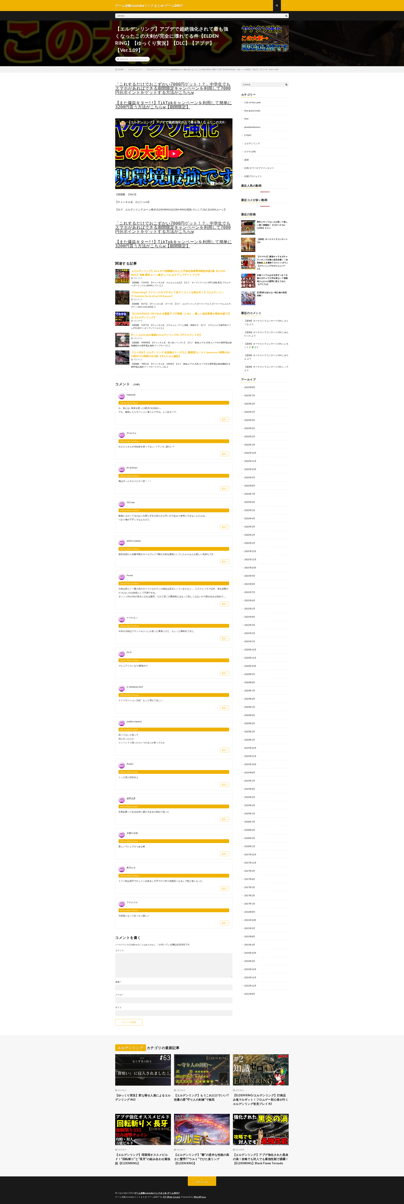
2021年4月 (249, 616)
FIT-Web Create (171, 1197)
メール (119, 995)
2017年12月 (250, 854)
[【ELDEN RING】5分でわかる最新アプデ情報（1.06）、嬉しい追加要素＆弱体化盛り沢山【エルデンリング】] (122, 319)
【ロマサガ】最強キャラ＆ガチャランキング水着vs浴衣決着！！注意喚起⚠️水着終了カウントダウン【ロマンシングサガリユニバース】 (272, 262)
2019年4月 (249, 789)
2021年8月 (249, 584)
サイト (118, 1007)
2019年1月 (249, 813)
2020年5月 (249, 707)
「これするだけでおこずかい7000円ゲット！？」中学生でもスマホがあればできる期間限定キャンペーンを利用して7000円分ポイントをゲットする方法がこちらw (173, 88)
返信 (224, 419)
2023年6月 (249, 403)
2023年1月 (249, 444)
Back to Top (202, 1182)
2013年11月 (250, 977)
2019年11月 (250, 756)
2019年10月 (250, 764)
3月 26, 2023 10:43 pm (129, 876)
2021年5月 (249, 608)
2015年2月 (249, 944)
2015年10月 (250, 920)
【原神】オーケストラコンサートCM (262, 320)
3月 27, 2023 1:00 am (129, 910)
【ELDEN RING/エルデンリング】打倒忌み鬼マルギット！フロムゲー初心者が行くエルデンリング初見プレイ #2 (260, 1099)
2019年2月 (249, 805)
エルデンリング (139, 59)
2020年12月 (250, 649)
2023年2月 (249, 436)
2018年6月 (249, 830)
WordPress (200, 1197)
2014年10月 (250, 952)
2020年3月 (249, 723)
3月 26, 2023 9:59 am (129, 403)
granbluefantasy (252, 127)
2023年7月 (249, 395)
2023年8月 (249, 387)
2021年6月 (249, 600)
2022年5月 (249, 510)
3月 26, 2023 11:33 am (129, 510)
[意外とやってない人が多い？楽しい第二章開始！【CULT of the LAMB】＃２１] (248, 227)
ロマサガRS (250, 151)
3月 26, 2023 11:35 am (129, 549)
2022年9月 (249, 477)
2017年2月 (249, 895)
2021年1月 (249, 641)
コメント (119, 950)
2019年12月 (250, 748)
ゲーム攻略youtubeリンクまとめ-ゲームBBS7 (157, 1193)
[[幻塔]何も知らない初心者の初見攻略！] (248, 298)
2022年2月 (249, 534)
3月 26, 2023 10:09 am (129, 441)
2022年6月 (249, 502)
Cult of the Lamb (252, 102)
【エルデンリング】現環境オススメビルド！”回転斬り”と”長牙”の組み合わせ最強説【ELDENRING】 (142, 1159)
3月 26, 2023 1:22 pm (129, 729)
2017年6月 (249, 879)
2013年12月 (250, 969)
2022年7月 (249, 493)
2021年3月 (249, 625)
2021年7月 (249, 592)
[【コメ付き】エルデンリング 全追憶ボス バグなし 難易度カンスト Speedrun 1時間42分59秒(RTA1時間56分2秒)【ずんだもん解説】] (122, 357)
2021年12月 (250, 551)
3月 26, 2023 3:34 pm (129, 806)
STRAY (247, 135)
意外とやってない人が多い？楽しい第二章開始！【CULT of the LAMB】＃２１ (272, 225)
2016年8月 (249, 911)
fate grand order (252, 110)
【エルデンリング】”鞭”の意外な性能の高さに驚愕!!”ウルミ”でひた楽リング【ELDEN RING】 (201, 1159)
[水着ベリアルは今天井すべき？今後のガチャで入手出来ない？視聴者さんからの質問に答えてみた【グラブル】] (248, 281)
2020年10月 (250, 666)
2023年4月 (249, 420)
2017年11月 (250, 862)
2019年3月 (249, 797)
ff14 (246, 118)
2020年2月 (249, 731)
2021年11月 (250, 559)
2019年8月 (249, 772)
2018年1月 (249, 846)
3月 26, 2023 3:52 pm (129, 841)
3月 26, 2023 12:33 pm (129, 695)
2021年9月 (249, 575)
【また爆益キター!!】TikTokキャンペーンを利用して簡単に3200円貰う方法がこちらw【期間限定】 (173, 104)
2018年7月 (249, 821)
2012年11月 (250, 985)
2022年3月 (249, 526)
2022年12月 (250, 452)
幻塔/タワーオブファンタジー (259, 168)
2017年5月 (249, 887)
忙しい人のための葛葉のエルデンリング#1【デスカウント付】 (166, 334)
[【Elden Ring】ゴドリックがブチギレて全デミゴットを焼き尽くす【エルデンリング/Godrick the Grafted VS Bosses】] (122, 297)
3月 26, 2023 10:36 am (129, 476)
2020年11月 (250, 657)
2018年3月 (249, 838)
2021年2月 (249, 633)
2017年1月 (249, 903)
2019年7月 (249, 780)
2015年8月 (249, 936)
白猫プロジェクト (253, 176)
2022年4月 (249, 518)
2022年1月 (249, 543)
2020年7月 (249, 690)
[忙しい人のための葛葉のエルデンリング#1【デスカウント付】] (122, 340)
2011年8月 (249, 993)
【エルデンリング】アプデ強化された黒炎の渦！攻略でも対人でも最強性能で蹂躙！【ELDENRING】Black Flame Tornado (260, 1159)
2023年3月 (249, 428)
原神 (246, 159)
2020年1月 (249, 739)
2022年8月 (249, 485)
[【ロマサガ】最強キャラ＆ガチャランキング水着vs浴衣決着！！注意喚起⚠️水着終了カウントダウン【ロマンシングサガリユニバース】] (248, 262)
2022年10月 (250, 469)
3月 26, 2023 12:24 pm (129, 660)
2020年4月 (249, 715)
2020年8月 (249, 682)
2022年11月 (250, 461)
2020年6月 (249, 698)
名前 (118, 982)
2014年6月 (249, 961)
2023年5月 (249, 411)
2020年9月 (249, 674)
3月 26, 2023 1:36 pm (129, 772)
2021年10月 (250, 567)
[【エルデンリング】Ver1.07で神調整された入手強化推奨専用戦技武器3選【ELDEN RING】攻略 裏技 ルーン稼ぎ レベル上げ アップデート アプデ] (122, 276)
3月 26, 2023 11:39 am (129, 583)
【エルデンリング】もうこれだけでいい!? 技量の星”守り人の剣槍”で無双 (201, 1097)
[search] (286, 15)
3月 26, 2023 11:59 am (129, 626)
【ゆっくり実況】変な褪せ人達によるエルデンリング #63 (143, 1097)
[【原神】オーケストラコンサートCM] (248, 245)
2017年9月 (249, 871)
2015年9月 (249, 928)
